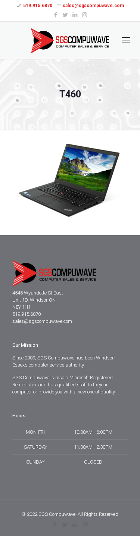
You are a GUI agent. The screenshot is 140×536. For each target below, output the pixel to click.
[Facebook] (55, 15)
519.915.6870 (37, 5)
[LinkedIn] (75, 15)
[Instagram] (84, 15)
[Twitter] (65, 15)
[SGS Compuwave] (70, 40)
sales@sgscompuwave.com (93, 5)
